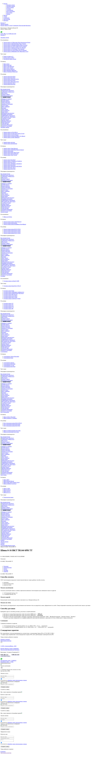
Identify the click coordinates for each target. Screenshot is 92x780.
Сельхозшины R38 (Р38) (9, 364)
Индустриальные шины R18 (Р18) (11, 424)
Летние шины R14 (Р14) (9, 76)
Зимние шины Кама (8, 151)
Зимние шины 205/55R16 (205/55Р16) (12, 166)
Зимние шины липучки (9, 142)
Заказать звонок (4, 24)
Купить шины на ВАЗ (8, 57)
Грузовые (8, 8)
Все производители (5, 89)
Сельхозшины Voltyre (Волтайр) (11, 356)
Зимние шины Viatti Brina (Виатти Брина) (13, 149)
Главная (2, 543)
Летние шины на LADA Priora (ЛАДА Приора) (15, 50)
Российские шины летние (9, 59)
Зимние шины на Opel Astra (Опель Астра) (13, 133)
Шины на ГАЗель (7, 216)
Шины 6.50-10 (6, 489)
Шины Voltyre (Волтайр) (9, 417)
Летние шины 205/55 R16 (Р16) (11, 81)
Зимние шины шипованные (10, 143)
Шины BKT (6, 479)
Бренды (5, 15)
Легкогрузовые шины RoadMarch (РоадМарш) (14, 224)
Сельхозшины (9, 10)
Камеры (8, 14)
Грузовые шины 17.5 (8, 307)
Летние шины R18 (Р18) (9, 84)
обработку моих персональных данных (17, 680)
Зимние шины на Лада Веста (10, 132)
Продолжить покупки (6, 640)
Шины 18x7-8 (6, 491)
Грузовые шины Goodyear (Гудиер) (11, 298)
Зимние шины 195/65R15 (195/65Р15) (12, 163)
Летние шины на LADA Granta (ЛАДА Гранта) (15, 46)
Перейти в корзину (5, 639)
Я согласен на (14, 680)
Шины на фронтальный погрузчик (11, 430)
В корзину (3, 751)
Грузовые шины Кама (8, 290)
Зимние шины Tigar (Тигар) (10, 155)
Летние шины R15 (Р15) (9, 77)
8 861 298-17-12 (4, 33)
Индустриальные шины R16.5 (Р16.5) (12, 423)
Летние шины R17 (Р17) (9, 83)
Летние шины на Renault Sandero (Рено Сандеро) (15, 45)
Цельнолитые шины (8, 497)
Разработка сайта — (7, 661)
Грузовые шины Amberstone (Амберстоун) (13, 292)
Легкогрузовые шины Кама (10, 223)
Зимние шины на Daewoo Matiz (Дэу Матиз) (14, 136)
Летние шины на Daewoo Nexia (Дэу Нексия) (14, 47)
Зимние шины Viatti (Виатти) (10, 148)
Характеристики (7, 567)
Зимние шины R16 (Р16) (9, 165)
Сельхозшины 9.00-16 (8, 362)
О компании (6, 17)
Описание (5, 566)
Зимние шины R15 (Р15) (9, 162)
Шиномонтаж (10, 649)
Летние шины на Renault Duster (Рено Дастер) (14, 43)
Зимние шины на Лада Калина (10, 134)
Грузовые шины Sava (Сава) (10, 297)
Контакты (5, 20)
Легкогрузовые (10, 7)
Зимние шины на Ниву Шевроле (11, 137)
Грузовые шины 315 (8, 304)
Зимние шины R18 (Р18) (9, 169)
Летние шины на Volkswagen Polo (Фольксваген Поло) (16, 42)
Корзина (3, 23)
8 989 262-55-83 (12, 33)
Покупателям (6, 19)
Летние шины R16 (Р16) (9, 80)
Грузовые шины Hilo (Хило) (10, 294)
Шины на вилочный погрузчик (11, 432)
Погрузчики (9, 12)
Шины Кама (6, 64)
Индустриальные (10, 11)
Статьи (5, 16)
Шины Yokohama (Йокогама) (10, 71)
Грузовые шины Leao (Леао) (10, 296)
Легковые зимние (10, 6)
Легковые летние (10, 5)
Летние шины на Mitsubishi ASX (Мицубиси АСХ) (15, 51)
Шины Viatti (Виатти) (8, 66)
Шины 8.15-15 (6, 492)
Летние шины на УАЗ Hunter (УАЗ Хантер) (13, 49)
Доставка (5, 570)
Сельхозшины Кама (8, 357)
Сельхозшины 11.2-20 (8, 365)
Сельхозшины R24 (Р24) (9, 366)
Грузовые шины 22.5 (8, 306)
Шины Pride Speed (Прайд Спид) (11, 482)
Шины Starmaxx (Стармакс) (10, 418)
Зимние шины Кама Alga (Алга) (11, 152)
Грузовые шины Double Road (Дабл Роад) (13, 293)
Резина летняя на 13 (8, 56)
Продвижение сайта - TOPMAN (8, 660)
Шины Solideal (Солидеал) (9, 483)
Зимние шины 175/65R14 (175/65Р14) (12, 161)
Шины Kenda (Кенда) (8, 481)
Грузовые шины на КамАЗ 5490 (11, 281)
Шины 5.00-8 (6, 488)
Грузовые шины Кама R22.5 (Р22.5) (12, 285)
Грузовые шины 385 (8, 308)
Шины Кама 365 (7, 65)
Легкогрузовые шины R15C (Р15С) (12, 231)
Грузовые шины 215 (8, 303)
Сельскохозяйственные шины (8, 545)
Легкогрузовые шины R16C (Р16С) (12, 233)
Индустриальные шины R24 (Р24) (11, 425)
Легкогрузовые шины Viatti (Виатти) (12, 221)
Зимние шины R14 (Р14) (9, 159)
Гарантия (5, 571)
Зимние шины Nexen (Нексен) (10, 153)
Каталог (5, 3)
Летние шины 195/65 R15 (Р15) (11, 79)
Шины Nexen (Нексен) (9, 69)
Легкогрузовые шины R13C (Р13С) (12, 229)
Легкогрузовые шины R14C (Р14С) (12, 230)
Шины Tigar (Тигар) (8, 67)
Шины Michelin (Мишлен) (9, 70)
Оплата (5, 568)
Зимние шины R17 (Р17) (9, 167)
